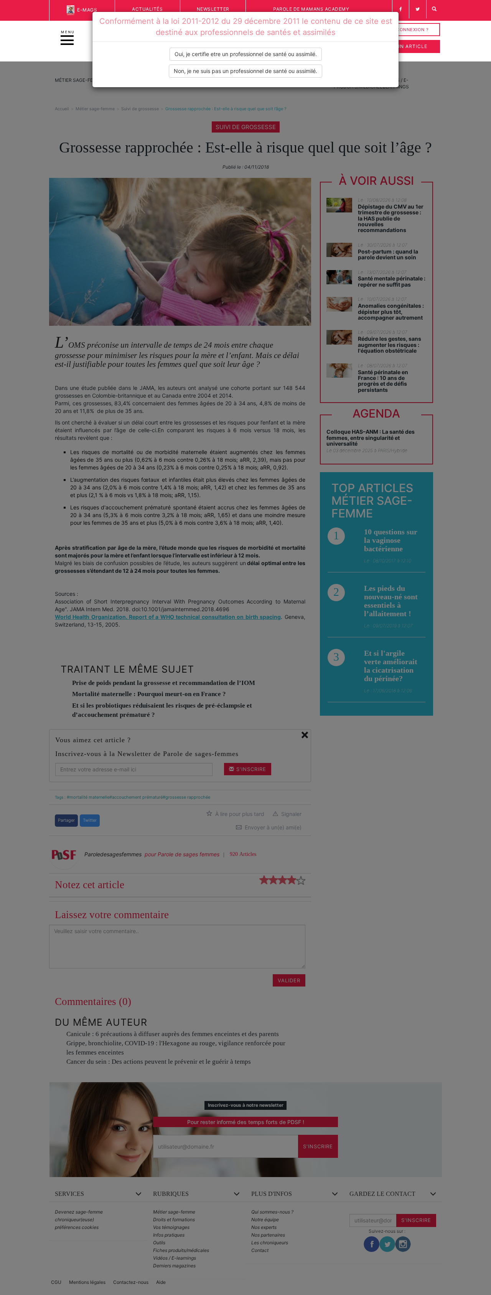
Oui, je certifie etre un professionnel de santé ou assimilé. (246, 54)
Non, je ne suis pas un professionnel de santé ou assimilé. (245, 71)
